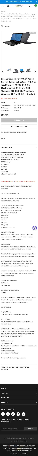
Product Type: (5, 110)
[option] (19, 39)
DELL (15, 102)
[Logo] (19, 6)
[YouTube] (23, 414)
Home (3, 11)
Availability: (4, 108)
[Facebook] (3, 414)
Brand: (3, 102)
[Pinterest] (18, 414)
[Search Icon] (8, 6)
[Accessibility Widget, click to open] (34, 228)
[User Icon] (29, 6)
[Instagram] (13, 414)
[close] (36, 2)
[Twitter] (8, 414)
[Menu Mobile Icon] (2, 6)
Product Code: (5, 105)
